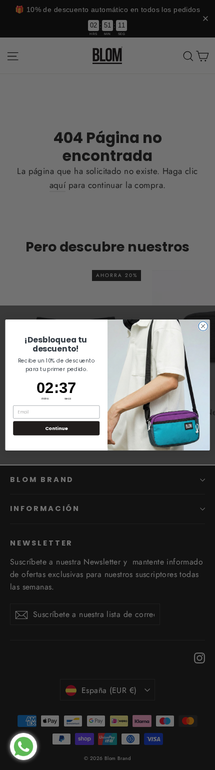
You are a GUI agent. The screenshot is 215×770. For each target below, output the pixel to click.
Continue (56, 427)
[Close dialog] (203, 326)
